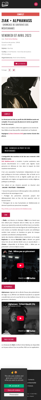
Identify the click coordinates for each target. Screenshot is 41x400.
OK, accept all (14, 386)
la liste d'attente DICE (16, 133)
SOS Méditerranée (8, 161)
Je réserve (21, 64)
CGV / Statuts (28, 386)
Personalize (14, 394)
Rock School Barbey (11, 39)
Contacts (31, 379)
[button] (36, 4)
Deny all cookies (14, 390)
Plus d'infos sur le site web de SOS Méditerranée (16, 209)
